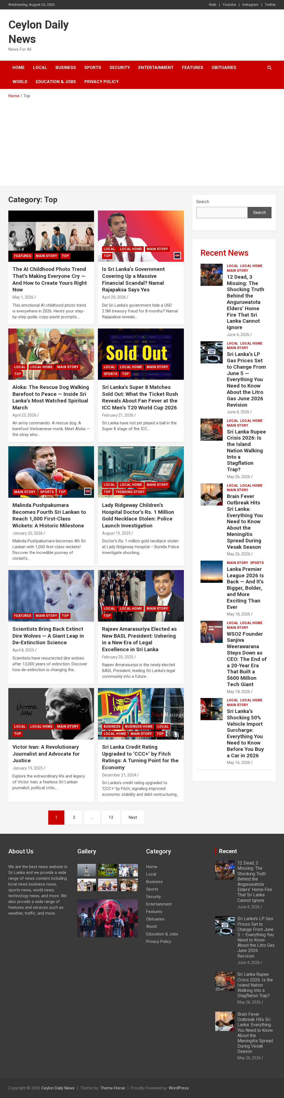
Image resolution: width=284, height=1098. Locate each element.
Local (40, 67)
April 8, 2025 (23, 650)
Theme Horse (112, 1088)
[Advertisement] (142, 140)
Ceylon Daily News (58, 1088)
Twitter (270, 4)
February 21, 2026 (117, 415)
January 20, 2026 (27, 533)
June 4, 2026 (238, 334)
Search (202, 201)
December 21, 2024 (119, 775)
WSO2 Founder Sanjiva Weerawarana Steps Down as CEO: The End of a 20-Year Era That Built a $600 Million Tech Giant (247, 659)
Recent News (224, 253)
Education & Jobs (56, 81)
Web (212, 4)
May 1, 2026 (23, 297)
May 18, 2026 (238, 614)
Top (65, 256)
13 (111, 817)
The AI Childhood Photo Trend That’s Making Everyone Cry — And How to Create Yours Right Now (49, 279)
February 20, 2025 (117, 657)
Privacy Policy (101, 81)
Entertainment (156, 67)
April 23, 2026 (24, 415)
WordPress (179, 1088)
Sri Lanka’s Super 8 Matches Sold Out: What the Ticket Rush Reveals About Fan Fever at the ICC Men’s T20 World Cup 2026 (140, 397)
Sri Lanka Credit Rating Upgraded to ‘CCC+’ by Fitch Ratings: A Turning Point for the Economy (140, 757)
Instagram (250, 4)
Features (192, 67)
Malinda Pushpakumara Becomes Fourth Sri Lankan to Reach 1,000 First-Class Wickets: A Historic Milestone (49, 515)
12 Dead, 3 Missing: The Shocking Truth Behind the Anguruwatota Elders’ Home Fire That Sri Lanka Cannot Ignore (245, 302)
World (19, 81)
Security (120, 67)
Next (133, 817)
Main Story (46, 256)
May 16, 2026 (238, 762)
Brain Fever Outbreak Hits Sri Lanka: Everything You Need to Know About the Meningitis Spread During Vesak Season (245, 521)
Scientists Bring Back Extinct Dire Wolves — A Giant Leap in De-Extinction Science (48, 636)
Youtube (229, 4)
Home (18, 67)
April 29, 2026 (114, 297)
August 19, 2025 (116, 533)
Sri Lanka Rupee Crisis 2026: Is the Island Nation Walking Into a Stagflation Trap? (246, 451)
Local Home (131, 249)
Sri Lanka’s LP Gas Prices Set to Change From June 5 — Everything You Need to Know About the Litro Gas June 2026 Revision (246, 379)
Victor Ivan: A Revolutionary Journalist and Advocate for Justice (46, 754)
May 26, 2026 (238, 476)
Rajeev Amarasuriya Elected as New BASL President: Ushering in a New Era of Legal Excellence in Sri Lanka (139, 639)
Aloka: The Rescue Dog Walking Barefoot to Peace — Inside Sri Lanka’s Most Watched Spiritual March (50, 397)
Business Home (139, 726)
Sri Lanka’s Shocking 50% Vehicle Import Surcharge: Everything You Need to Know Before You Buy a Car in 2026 (245, 733)
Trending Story (130, 492)
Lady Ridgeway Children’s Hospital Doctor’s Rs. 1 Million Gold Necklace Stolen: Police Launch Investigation (138, 515)
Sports (92, 67)
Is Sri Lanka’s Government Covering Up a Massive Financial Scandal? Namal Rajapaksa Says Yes (133, 279)
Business (65, 67)
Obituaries (224, 67)
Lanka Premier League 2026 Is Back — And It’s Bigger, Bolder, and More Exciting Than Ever (245, 588)
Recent (228, 851)
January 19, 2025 (27, 768)
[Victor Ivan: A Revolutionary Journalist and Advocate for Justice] (51, 714)
